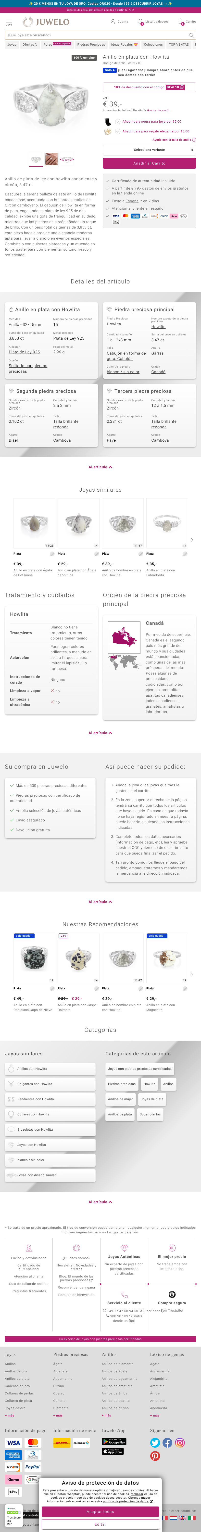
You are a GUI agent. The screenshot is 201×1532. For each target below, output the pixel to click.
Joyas (11, 44)
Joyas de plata (152, 1099)
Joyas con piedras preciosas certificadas (140, 1069)
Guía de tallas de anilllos (29, 1284)
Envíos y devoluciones (29, 1258)
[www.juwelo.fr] (164, 1518)
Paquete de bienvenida (76, 1295)
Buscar (192, 35)
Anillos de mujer (120, 1099)
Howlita (114, 324)
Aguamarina (160, 1371)
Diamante (61, 1408)
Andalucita (158, 1408)
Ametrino (157, 1401)
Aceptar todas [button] (100, 1512)
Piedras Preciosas (91, 44)
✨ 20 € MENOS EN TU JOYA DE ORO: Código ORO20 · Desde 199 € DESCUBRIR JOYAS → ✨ (100, 4)
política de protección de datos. (126, 1501)
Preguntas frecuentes (29, 1291)
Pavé (111, 440)
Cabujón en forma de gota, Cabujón (126, 356)
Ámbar (155, 1393)
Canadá (158, 372)
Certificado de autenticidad (28, 1267)
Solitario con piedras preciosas (28, 368)
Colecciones (153, 44)
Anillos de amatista (117, 1386)
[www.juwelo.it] (192, 1518)
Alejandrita (159, 1379)
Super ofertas (150, 1114)
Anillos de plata (120, 1114)
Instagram (180, 1443)
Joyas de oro (15, 1408)
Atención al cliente (29, 1276)
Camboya (62, 440)
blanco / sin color (123, 372)
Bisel (13, 440)
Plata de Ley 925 (69, 338)
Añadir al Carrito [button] (149, 163)
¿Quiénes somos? (77, 1258)
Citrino (58, 1386)
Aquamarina (63, 1379)
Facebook (167, 1443)
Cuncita (59, 1401)
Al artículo (98, 467)
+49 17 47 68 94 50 (122, 1311)
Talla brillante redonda (66, 424)
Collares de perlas (19, 1393)
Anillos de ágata (115, 1371)
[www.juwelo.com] (182, 1518)
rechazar (137, 1494)
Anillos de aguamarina (120, 1379)
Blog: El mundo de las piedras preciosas (76, 1278)
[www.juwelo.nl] (173, 1518)
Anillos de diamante (118, 1364)
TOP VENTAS (179, 44)
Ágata (58, 1364)
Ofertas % (30, 44)
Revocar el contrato (24, 1515)
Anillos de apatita (116, 1401)
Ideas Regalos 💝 (124, 44)
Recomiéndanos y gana (76, 1287)
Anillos (168, 1084)
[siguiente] (191, 539)
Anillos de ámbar (115, 1393)
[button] (8, 22)
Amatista (60, 1371)
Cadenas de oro (17, 1386)
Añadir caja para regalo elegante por (156, 131)
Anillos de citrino (115, 1408)
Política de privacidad (36, 1511)
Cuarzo (59, 1393)
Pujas (57, 44)
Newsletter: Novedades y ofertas (77, 1267)
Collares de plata (18, 1401)
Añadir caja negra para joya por (152, 121)
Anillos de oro (16, 1371)
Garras (157, 353)
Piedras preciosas (122, 1084)
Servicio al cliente (124, 1303)
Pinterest (155, 1456)
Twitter (155, 1443)
